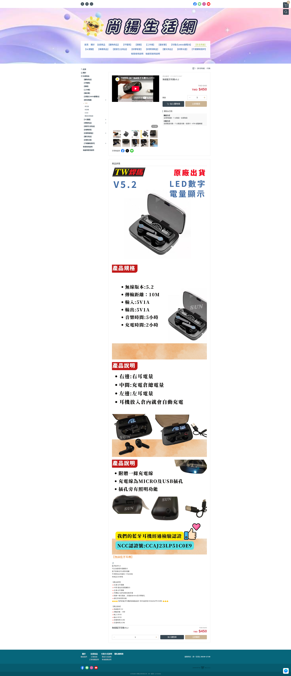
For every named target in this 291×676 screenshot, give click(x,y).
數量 (164, 97)
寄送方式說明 (106, 657)
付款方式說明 (106, 654)
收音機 (87, 110)
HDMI (86, 113)
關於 (84, 654)
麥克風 (87, 106)
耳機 (86, 103)
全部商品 (94, 654)
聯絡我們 (84, 657)
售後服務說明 (106, 659)
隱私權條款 (118, 654)
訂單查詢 (94, 657)
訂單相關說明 (94, 659)
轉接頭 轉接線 (89, 116)
